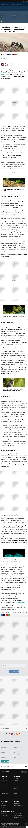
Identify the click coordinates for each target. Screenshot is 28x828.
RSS (17, 734)
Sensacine (16, 786)
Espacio (22, 21)
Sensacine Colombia (18, 817)
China (13, 21)
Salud (15, 749)
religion (3, 752)
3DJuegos (16, 778)
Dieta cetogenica (24, 728)
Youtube (12, 734)
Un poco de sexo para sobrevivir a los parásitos (13, 316)
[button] (9, 64)
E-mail (17, 54)
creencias (3, 757)
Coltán (17, 728)
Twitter (13, 54)
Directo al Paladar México (6, 819)
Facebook (10, 54)
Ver (15, 671)
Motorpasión (17, 795)
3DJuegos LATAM (17, 813)
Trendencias (3, 803)
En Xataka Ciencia (6, 187)
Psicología (16, 744)
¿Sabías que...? (4, 744)
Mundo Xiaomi (4, 785)
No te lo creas (4, 747)
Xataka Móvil (4, 780)
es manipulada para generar (14, 209)
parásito (23, 612)
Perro (9, 21)
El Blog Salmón (17, 803)
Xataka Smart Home (5, 784)
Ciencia (4, 21)
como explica (21, 602)
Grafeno (12, 728)
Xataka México (4, 813)
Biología (7, 612)
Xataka (2, 778)
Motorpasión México (18, 819)
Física (15, 747)
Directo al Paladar (5, 795)
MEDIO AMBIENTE (20, 4)
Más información (15, 826)
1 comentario (5, 54)
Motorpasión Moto (18, 797)
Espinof (15, 788)
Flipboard (15, 54)
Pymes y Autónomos (18, 805)
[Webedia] (25, 1)
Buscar (26, 766)
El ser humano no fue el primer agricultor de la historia (13, 190)
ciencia (2, 754)
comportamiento (15, 612)
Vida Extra (16, 780)
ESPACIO (13, 4)
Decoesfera (3, 805)
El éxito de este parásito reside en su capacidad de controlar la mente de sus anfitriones (14, 560)
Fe (14, 752)
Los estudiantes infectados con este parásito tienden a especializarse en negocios (13, 389)
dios (15, 757)
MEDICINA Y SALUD (5, 4)
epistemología (17, 754)
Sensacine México (18, 815)
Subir (23, 771)
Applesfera (3, 782)
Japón (17, 21)
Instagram (14, 734)
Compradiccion (4, 807)
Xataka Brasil (4, 815)
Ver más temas (5, 761)
